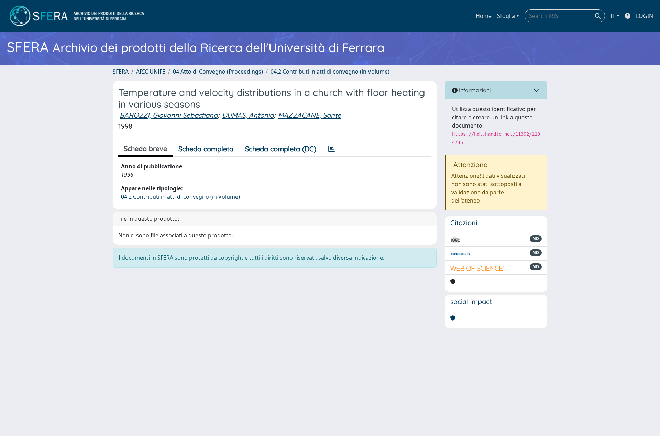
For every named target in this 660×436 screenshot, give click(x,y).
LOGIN (644, 16)
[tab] (331, 149)
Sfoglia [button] (506, 16)
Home (484, 16)
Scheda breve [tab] (145, 148)
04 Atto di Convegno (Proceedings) (218, 71)
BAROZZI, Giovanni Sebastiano (169, 115)
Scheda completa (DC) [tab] (280, 148)
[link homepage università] (77, 16)
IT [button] (612, 16)
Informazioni (474, 90)
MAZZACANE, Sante (309, 115)
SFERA (121, 71)
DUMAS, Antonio (248, 115)
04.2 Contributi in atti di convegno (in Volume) (330, 71)
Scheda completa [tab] (205, 148)
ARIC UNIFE (150, 71)
